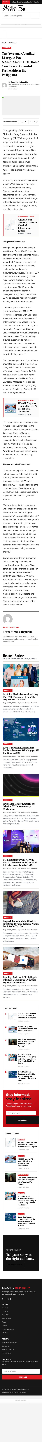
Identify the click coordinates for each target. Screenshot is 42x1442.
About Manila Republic (9, 1342)
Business (13, 43)
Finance (4, 1322)
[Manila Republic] (13, 8)
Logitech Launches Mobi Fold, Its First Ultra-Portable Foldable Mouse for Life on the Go (21, 923)
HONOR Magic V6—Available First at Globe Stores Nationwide (27, 407)
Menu (4, 35)
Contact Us (5, 1346)
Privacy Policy (7, 1353)
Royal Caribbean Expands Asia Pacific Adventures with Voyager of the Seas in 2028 (21, 750)
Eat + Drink (5, 1315)
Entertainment (23, 1174)
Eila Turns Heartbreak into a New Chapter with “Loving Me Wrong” (27, 1042)
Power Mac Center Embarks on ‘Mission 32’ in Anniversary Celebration (19, 806)
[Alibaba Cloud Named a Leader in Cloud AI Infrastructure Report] (10, 225)
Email (36, 122)
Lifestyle (5, 1333)
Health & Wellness (8, 1329)
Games (4, 1325)
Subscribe (22, 1120)
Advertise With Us (15, 1265)
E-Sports (5, 1311)
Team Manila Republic (19, 82)
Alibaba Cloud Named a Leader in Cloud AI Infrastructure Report (26, 2)
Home (4, 43)
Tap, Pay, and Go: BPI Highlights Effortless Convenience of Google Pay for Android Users (20, 979)
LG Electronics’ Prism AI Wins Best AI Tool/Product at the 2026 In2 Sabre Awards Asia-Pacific (20, 862)
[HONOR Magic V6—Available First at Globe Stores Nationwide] (10, 407)
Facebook (23, 122)
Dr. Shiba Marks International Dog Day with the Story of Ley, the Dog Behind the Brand (20, 696)
